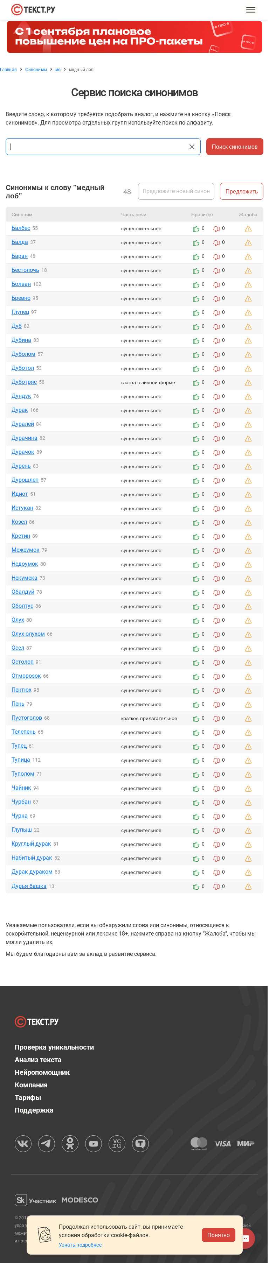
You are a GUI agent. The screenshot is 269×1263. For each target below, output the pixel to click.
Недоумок (25, 563)
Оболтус (22, 605)
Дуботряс (24, 382)
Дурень (21, 466)
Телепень (24, 731)
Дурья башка (29, 886)
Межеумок (26, 549)
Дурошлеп (25, 480)
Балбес (21, 228)
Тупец (19, 745)
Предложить (242, 191)
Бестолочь (25, 270)
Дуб (17, 326)
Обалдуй (23, 591)
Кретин (21, 535)
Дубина (21, 340)
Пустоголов (27, 717)
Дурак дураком (32, 871)
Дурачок (23, 452)
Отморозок (26, 675)
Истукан (22, 508)
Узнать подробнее (80, 1244)
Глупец (20, 312)
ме (58, 69)
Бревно (21, 298)
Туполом (23, 773)
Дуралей (23, 424)
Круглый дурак (31, 843)
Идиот (20, 494)
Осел (18, 647)
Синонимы (36, 69)
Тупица (21, 759)
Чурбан (21, 801)
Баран (20, 256)
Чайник (21, 787)
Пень (18, 703)
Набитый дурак (32, 857)
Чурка (20, 815)
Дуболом (23, 354)
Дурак (20, 410)
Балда (20, 242)
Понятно (218, 1235)
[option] (134, 37)
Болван (21, 284)
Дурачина (24, 438)
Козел (19, 521)
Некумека (24, 577)
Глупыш (22, 829)
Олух (18, 619)
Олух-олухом (28, 633)
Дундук (21, 396)
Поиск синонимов (235, 146)
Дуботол (23, 368)
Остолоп (23, 661)
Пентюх (22, 689)
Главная (8, 69)
